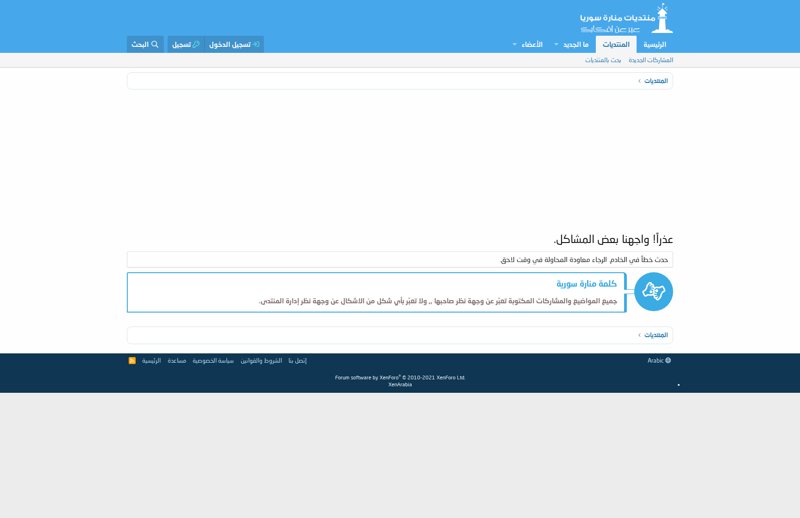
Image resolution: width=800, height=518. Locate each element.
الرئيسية (655, 44)
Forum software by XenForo (400, 377)
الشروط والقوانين (261, 360)
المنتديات (616, 44)
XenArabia (400, 384)
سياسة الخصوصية (213, 360)
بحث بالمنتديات (603, 60)
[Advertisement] (400, 161)
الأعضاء (532, 44)
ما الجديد (576, 44)
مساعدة (177, 360)
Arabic (656, 360)
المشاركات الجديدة (651, 60)
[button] (556, 44)
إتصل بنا (297, 360)
